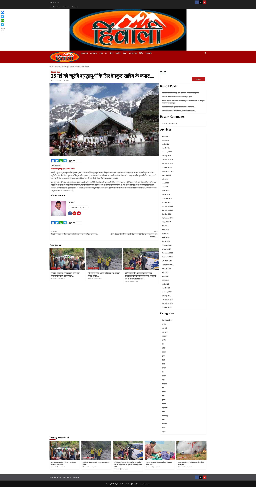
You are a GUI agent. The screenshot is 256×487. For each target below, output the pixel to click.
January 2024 (166, 249)
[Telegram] (2, 24)
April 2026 (165, 144)
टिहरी (163, 360)
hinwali (54, 80)
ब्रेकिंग (163, 400)
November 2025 (167, 163)
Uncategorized (167, 320)
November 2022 (167, 303)
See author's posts (78, 207)
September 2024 (167, 218)
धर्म (106, 53)
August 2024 (166, 222)
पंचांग (163, 380)
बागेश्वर (164, 392)
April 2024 (165, 237)
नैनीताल (164, 376)
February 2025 (167, 198)
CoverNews (136, 484)
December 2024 (167, 206)
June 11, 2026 (135, 281)
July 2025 (165, 179)
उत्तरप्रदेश (84, 53)
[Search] (205, 53)
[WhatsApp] (2, 20)
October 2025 (167, 167)
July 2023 (165, 272)
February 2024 (167, 245)
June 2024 (165, 229)
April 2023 (165, 284)
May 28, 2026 (188, 467)
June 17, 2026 (98, 278)
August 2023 (166, 268)
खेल (163, 344)
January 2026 (166, 156)
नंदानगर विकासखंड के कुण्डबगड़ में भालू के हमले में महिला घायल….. (179, 107)
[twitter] (200, 2)
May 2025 (165, 187)
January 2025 (166, 202)
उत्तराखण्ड (93, 53)
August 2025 (166, 175)
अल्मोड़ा (164, 324)
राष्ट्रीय (118, 53)
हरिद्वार (163, 428)
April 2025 (165, 191)
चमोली (58, 71)
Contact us (66, 7)
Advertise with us (55, 7)
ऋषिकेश (164, 340)
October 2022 (167, 307)
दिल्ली (163, 364)
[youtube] (204, 2)
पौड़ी (163, 388)
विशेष (141, 53)
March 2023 (166, 288)
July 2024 (165, 226)
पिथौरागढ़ (164, 384)
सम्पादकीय (148, 53)
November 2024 (167, 210)
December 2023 (167, 253)
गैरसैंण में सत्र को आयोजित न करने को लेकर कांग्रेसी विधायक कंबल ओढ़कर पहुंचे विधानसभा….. (134, 234)
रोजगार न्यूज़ (133, 53)
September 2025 (167, 171)
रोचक (124, 53)
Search (163, 71)
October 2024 (167, 214)
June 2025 (165, 183)
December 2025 (167, 159)
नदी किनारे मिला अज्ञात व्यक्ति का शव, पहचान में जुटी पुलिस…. (177, 97)
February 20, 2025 (64, 80)
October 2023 (167, 261)
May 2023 (165, 280)
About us (75, 7)
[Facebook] (2, 12)
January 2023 (166, 296)
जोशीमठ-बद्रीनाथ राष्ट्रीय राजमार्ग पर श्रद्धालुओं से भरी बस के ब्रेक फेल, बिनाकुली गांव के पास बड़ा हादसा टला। (140, 276)
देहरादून (164, 368)
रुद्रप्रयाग (96, 268)
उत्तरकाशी (164, 328)
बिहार (111, 53)
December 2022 (167, 299)
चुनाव (101, 53)
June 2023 (165, 276)
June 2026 (165, 136)
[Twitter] (2, 16)
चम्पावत (164, 352)
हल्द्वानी (163, 432)
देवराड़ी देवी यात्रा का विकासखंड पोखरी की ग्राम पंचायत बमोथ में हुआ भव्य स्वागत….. (75, 233)
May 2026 (165, 140)
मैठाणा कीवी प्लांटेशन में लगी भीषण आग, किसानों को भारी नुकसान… (179, 111)
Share (71, 160)
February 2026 (167, 152)
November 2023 (167, 257)
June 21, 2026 (61, 278)
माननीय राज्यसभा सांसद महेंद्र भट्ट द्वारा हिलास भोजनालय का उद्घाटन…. (181, 93)
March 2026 (166, 148)
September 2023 (167, 264)
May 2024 (165, 233)
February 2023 (167, 292)
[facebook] (197, 2)
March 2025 (166, 194)
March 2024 (166, 241)
